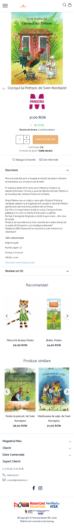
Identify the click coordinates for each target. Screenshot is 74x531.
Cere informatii (50, 160)
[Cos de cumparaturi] (69, 5)
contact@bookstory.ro (17, 480)
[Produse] (6, 6)
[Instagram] (40, 489)
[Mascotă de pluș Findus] (20, 314)
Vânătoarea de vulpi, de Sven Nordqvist (53, 418)
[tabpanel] (37, 48)
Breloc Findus (54, 340)
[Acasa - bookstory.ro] (23, 6)
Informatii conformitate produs (20, 262)
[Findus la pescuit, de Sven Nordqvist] (20, 389)
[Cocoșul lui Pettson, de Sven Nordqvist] (37, 48)
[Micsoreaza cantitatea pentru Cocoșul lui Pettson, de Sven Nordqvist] (26, 141)
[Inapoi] (2, 89)
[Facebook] (34, 489)
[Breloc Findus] (53, 314)
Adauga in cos (45, 139)
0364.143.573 (12, 475)
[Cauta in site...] (64, 5)
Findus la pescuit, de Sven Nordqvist (20, 418)
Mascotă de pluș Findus (20, 340)
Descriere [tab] (11, 170)
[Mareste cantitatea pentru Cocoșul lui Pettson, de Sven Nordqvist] (26, 137)
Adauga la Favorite (25, 160)
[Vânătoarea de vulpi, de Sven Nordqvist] (53, 389)
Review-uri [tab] (14, 271)
